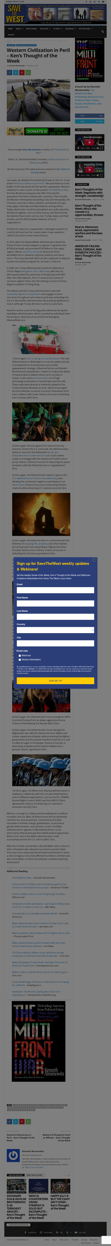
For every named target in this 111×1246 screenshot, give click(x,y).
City (19, 637)
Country (21, 624)
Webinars (26, 655)
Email (19, 584)
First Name (22, 598)
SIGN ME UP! (55, 680)
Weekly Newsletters (31, 659)
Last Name (22, 611)
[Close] (95, 559)
